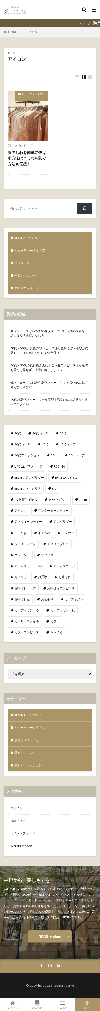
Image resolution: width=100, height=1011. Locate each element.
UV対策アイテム (25, 500)
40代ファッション (26, 455)
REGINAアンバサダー (29, 478)
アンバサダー (62, 522)
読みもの (37, 1007)
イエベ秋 (44, 533)
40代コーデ (67, 444)
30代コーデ (22, 444)
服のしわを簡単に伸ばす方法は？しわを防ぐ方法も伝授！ (27, 158)
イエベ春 (20, 533)
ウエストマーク (25, 544)
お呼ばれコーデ (25, 588)
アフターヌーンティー (53, 511)
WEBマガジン (58, 500)
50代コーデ (77, 455)
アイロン (31, 32)
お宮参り (47, 599)
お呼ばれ (64, 577)
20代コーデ (40, 433)
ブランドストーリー (28, 263)
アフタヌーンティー (28, 522)
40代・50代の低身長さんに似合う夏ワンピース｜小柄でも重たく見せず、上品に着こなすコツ (49, 367)
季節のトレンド (25, 275)
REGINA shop (50, 936)
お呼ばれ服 (22, 599)
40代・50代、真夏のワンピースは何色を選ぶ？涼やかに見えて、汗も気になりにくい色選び (49, 350)
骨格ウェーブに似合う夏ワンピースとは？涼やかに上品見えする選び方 (48, 385)
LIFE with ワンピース (28, 466)
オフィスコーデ (64, 566)
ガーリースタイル (26, 621)
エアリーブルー (58, 544)
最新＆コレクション (28, 288)
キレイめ (56, 632)
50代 (54, 455)
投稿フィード (19, 821)
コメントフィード (22, 833)
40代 (45, 444)
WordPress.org (21, 846)
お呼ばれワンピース (61, 588)
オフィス (47, 555)
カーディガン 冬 (26, 610)
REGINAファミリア (27, 238)
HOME (13, 32)
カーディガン (74, 599)
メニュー (62, 1007)
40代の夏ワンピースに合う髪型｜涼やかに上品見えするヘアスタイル (49, 402)
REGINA (59, 466)
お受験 (42, 577)
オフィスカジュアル (28, 566)
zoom (83, 500)
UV (54, 489)
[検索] (84, 208)
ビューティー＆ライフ (31, 96)
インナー (68, 533)
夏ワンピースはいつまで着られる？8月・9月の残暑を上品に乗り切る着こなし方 (49, 333)
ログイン (16, 808)
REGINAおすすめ (66, 478)
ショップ (12, 1007)
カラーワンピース (26, 632)
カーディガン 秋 (62, 610)
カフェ (54, 621)
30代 (62, 433)
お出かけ (20, 577)
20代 (17, 433)
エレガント (22, 555)
